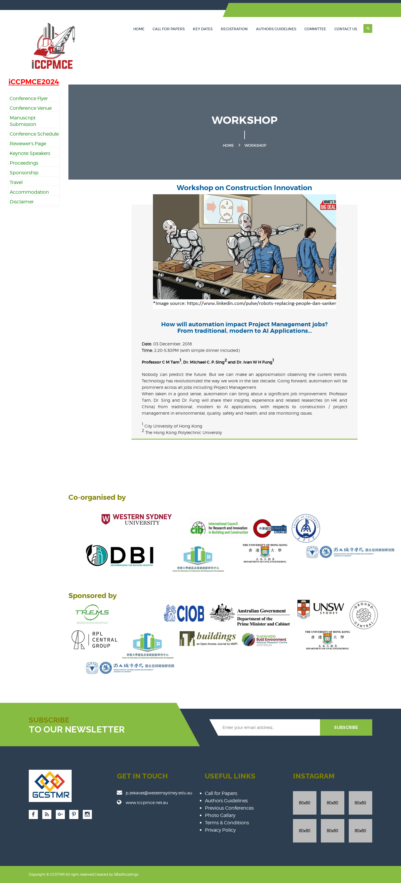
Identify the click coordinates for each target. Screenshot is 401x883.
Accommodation (29, 192)
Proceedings (24, 163)
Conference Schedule (34, 134)
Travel (16, 182)
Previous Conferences (229, 808)
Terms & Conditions (227, 822)
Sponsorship (24, 172)
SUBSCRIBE (346, 727)
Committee (315, 29)
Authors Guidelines (276, 29)
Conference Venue (31, 108)
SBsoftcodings (126, 874)
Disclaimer (22, 202)
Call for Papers (169, 29)
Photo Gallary (220, 815)
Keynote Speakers (30, 153)
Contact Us (345, 29)
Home (138, 29)
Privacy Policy (220, 830)
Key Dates (203, 29)
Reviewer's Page (28, 143)
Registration (234, 29)
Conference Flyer (29, 98)
